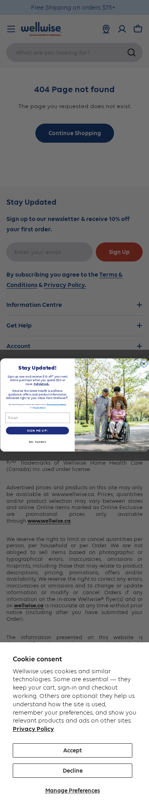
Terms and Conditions (56, 404)
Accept (72, 750)
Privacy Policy (33, 728)
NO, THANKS (37, 442)
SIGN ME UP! (37, 430)
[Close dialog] (143, 363)
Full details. (41, 384)
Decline (73, 770)
